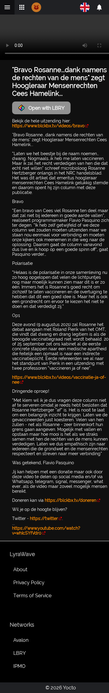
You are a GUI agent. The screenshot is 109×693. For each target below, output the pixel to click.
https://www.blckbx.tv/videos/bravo (48, 125)
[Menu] (7, 7)
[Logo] (36, 7)
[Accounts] (99, 7)
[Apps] (22, 7)
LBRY (19, 653)
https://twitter (44, 518)
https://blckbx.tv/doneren (70, 500)
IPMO (19, 666)
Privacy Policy (29, 582)
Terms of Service (32, 595)
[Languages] (85, 7)
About (20, 569)
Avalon (20, 640)
